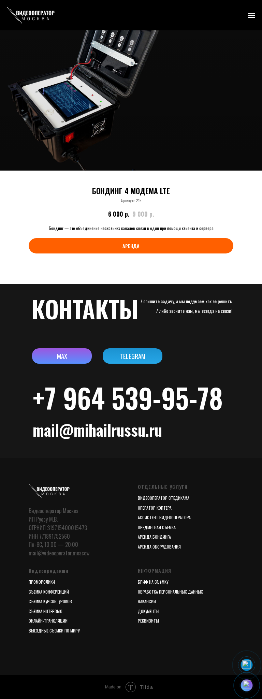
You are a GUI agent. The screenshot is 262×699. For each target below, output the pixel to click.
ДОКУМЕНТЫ (148, 611)
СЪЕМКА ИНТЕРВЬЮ (45, 611)
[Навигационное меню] (251, 15)
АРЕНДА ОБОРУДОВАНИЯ (159, 547)
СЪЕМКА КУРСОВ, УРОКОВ (50, 601)
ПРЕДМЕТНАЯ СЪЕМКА (157, 527)
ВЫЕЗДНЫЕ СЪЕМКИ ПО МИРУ (54, 631)
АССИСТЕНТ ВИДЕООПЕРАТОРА (164, 517)
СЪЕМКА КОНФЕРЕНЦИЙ (49, 592)
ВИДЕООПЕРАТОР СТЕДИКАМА (163, 498)
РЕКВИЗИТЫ (148, 621)
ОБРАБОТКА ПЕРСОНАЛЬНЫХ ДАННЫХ (170, 592)
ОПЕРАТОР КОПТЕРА (155, 508)
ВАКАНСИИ (147, 601)
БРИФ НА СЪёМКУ (153, 582)
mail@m (59, 429)
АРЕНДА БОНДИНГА (154, 537)
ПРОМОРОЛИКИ (42, 582)
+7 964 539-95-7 (121, 398)
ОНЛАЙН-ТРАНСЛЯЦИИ (48, 621)
